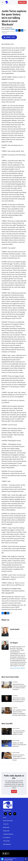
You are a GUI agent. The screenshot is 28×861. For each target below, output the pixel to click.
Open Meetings (7, 844)
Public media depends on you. (14, 777)
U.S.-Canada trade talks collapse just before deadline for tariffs (18, 732)
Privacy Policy (6, 841)
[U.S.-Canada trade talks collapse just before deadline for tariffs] (7, 731)
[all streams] (26, 859)
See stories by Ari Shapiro (17, 668)
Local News (15, 682)
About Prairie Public (8, 820)
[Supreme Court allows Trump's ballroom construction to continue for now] (7, 755)
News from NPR (15, 728)
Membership (6, 827)
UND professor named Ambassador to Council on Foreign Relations (18, 699)
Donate (23, 2)
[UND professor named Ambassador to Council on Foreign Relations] (7, 698)
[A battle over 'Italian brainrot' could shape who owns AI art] (7, 743)
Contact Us (5, 824)
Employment (6, 830)
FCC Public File (6, 837)
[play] (2, 859)
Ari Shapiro (12, 29)
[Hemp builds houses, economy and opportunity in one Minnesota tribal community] (7, 684)
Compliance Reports (8, 834)
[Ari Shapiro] (5, 645)
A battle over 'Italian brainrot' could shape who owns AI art (19, 744)
